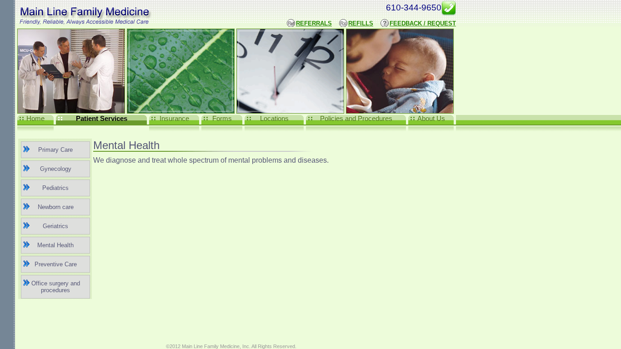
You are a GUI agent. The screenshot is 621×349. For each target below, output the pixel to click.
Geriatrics (55, 226)
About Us (431, 118)
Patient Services (101, 118)
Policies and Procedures (356, 118)
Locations (274, 118)
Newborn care (56, 207)
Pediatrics (55, 187)
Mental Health (55, 245)
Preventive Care (56, 264)
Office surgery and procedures (55, 287)
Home (35, 118)
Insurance (174, 118)
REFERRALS (314, 23)
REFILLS (360, 23)
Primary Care (55, 149)
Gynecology (55, 168)
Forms (222, 118)
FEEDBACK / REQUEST (423, 23)
